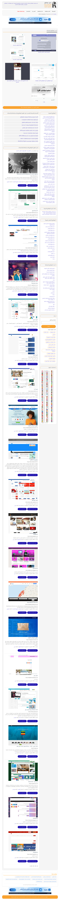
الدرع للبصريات (52, 296)
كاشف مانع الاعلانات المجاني (49, 145)
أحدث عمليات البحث (52, 329)
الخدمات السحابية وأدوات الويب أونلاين (30, 127)
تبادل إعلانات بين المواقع (50, 342)
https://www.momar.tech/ (33, 711)
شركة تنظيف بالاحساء (50, 272)
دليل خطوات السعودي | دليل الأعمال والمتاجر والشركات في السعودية (49, 142)
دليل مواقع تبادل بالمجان (50, 235)
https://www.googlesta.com (33, 536)
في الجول (53, 253)
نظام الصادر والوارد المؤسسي (49, 136)
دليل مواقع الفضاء (51, 251)
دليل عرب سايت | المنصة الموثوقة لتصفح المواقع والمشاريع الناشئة (48, 178)
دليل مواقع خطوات (51, 248)
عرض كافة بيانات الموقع (32, 185)
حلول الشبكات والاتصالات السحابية (31, 133)
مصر (19, 326)
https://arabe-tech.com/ (33, 783)
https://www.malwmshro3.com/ (32, 212)
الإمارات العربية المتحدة (16, 181)
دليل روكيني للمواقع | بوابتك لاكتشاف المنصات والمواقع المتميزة (49, 130)
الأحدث (17, 150)
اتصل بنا (34, 11)
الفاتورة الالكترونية (51, 153)
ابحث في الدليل (53, 320)
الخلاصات (28, 11)
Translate (54, 14)
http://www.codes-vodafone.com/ (31, 502)
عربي (14, 217)
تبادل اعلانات (46, 332)
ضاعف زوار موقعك (51, 347)
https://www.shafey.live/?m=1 (32, 461)
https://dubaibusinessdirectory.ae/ (31, 604)
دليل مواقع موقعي (51, 228)
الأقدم (20, 150)
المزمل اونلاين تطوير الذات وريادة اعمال (50, 881)
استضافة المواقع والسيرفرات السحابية (30, 125)
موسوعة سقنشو (51, 308)
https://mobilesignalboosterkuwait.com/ (30, 427)
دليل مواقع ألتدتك (51, 255)
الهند (20, 857)
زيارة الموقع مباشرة (22, 185)
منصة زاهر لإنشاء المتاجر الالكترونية (11, 879)
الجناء (53, 291)
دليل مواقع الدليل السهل (50, 240)
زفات (54, 280)
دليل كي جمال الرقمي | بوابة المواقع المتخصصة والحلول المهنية (49, 195)
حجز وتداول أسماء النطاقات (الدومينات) (30, 119)
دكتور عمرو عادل (52, 306)
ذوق (54, 304)
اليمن (20, 397)
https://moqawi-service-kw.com (32, 639)
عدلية (54, 294)
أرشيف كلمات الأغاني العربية (49, 268)
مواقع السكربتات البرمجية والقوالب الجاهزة (29, 138)
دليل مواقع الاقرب (51, 230)
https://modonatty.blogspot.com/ (31, 820)
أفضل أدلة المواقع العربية (50, 339)
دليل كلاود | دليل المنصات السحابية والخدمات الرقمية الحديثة (50, 170)
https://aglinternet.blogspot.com (32, 570)
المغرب (19, 217)
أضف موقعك (47, 11)
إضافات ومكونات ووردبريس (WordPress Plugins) (28, 141)
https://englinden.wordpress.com (32, 677)
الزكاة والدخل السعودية (51, 337)
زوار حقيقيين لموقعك (51, 353)
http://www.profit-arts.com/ (32, 321)
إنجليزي (8, 181)
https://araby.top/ (34, 748)
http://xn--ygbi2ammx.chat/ (33, 285)
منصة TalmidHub (39, 881)
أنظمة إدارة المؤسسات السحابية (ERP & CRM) (28, 135)
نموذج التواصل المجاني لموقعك (37, 879)
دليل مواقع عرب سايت (50, 246)
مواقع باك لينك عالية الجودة (50, 361)
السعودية (19, 252)
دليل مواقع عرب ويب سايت (50, 242)
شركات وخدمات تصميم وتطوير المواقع (30, 122)
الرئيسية (53, 11)
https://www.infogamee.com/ (32, 854)
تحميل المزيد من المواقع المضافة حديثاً (30, 107)
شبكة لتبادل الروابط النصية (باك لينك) (50, 879)
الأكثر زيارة (29, 150)
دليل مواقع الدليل (51, 244)
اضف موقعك (52, 332)
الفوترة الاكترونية (52, 358)
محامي (54, 334)
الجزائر (20, 573)
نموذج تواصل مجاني (51, 161)
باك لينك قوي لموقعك (50, 192)
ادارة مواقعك (40, 11)
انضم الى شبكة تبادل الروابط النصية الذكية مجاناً (30, 884)
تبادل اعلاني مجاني (51, 184)
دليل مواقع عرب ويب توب (50, 226)
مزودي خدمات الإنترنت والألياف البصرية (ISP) (29, 130)
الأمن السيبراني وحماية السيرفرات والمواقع (29, 117)
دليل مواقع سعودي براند (50, 237)
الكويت (19, 431)
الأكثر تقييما (24, 150)
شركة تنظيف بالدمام (51, 270)
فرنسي (15, 717)
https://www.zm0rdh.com (33, 391)
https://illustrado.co (34, 176)
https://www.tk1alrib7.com (33, 357)
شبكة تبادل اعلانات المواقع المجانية (24, 879)
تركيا (20, 752)
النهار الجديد (52, 257)
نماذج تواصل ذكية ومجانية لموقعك (50, 350)
